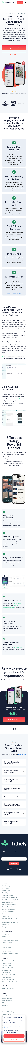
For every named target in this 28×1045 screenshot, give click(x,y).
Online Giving (5, 888)
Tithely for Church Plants (9, 967)
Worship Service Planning (9, 911)
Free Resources (6, 972)
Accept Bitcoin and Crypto (9, 918)
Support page (22, 754)
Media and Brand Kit (7, 1000)
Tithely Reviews (6, 963)
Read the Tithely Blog (8, 1012)
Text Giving (5, 893)
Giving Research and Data (9, 974)
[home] (8, 2)
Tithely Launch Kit (7, 977)
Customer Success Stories (9, 960)
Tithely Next (5, 1003)
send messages (18, 647)
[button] (20, 2)
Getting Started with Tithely (10, 940)
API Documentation (7, 945)
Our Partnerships (6, 970)
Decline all (14, 1040)
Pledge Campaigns (7, 895)
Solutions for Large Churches (10, 922)
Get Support (5, 934)
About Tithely (5, 996)
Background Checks (7, 902)
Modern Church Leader (8, 988)
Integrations (5, 924)
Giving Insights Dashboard (9, 897)
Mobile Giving (6, 890)
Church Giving (6, 886)
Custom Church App (7, 907)
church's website (20, 398)
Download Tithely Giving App (10, 953)
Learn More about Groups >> (14, 293)
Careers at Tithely (7, 998)
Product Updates (7, 951)
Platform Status (6, 947)
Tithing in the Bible (7, 1014)
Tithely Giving (17, 603)
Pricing (4, 927)
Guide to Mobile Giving (8, 979)
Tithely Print (5, 916)
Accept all (14, 1036)
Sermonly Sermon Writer (9, 914)
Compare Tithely (6, 965)
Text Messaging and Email (9, 904)
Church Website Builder (8, 909)
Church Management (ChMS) (10, 900)
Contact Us (5, 1005)
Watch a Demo (6, 936)
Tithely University (7, 942)
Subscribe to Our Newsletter (10, 981)
